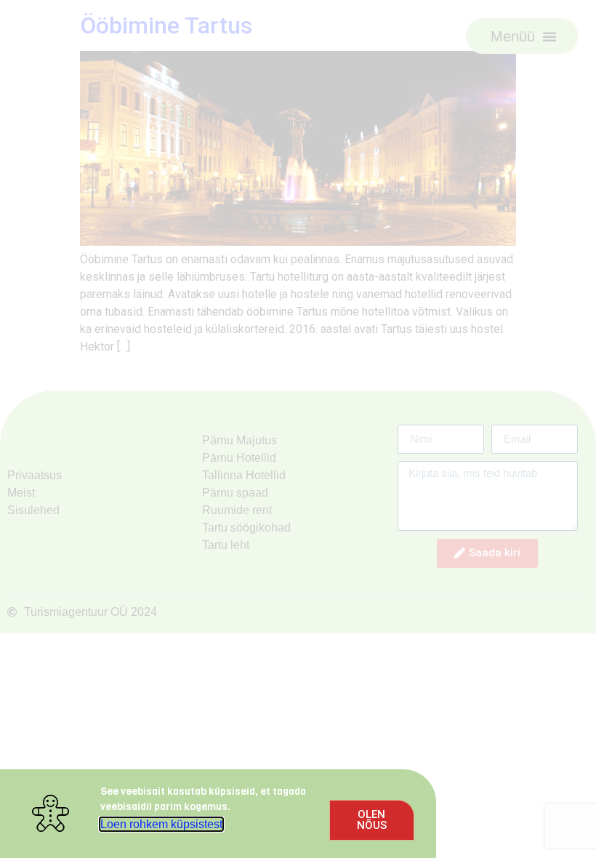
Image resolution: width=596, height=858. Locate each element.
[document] (298, 429)
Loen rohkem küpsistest (161, 824)
